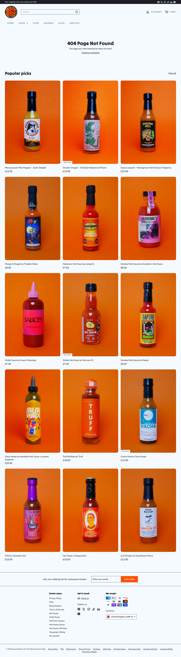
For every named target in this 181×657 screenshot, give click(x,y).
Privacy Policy (55, 598)
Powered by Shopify (89, 652)
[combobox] (50, 11)
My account (54, 636)
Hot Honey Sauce (57, 624)
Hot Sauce (53, 613)
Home (10, 23)
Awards (49, 23)
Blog (62, 23)
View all (172, 73)
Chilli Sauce (54, 617)
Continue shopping (90, 52)
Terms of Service (56, 609)
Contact (75, 23)
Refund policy (55, 606)
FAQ (51, 602)
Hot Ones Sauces (57, 620)
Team (36, 23)
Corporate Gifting (57, 632)
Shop (22, 23)
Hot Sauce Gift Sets (58, 628)
